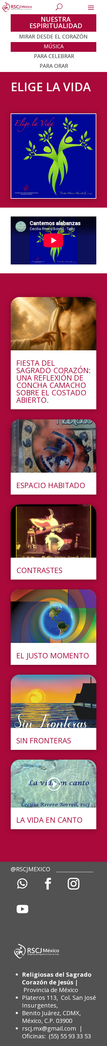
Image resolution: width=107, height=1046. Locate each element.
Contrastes (39, 570)
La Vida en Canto (49, 820)
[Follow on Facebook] (47, 883)
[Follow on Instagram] (73, 883)
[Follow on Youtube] (22, 909)
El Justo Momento (52, 655)
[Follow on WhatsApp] (22, 883)
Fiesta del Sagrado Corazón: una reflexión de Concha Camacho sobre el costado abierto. (53, 381)
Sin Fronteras (43, 740)
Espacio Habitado (50, 485)
